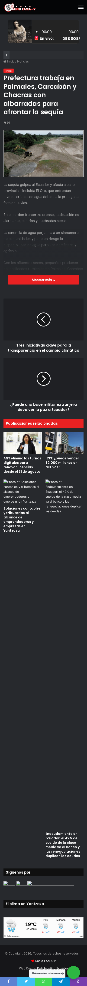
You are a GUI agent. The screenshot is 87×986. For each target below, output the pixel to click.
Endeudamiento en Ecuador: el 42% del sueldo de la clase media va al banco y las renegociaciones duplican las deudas (62, 844)
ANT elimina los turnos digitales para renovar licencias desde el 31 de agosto (22, 465)
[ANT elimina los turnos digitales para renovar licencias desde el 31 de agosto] (22, 443)
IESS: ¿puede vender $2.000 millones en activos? (62, 462)
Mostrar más (42, 280)
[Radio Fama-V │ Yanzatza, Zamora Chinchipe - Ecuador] (19, 7)
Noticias (23, 61)
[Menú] (81, 7)
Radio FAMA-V (45, 961)
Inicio (10, 61)
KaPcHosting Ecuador (52, 968)
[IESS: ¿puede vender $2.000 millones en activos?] (64, 443)
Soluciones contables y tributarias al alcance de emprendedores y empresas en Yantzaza (22, 519)
